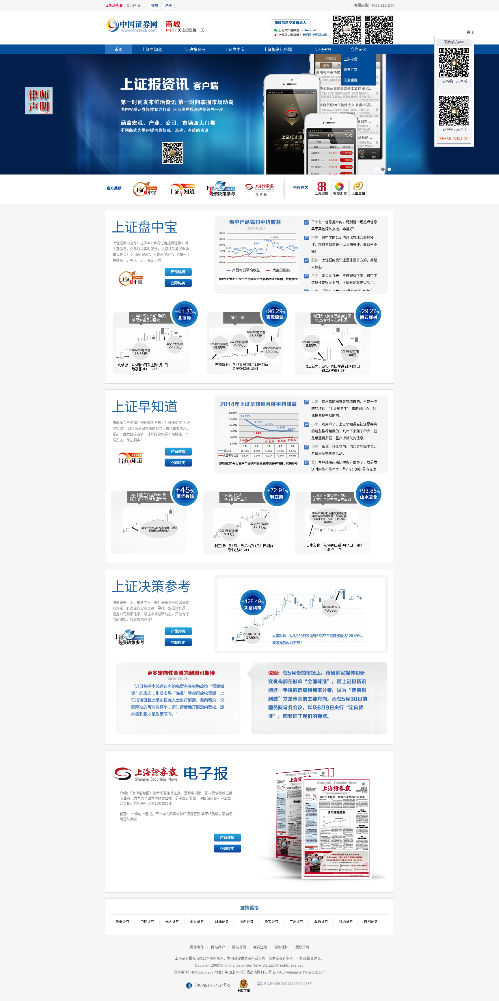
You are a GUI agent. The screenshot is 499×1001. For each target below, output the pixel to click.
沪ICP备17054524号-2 (212, 985)
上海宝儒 (351, 59)
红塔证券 (346, 922)
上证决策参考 (193, 49)
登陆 (154, 6)
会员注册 (260, 947)
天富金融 (351, 80)
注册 (168, 6)
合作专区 (358, 49)
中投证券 (147, 922)
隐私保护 (281, 947)
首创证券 (371, 922)
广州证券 (296, 922)
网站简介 (218, 947)
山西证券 (247, 922)
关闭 (470, 32)
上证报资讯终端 (278, 49)
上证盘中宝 (234, 49)
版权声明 (302, 947)
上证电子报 (321, 49)
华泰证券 (122, 922)
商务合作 (197, 947)
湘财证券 (197, 922)
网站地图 (239, 947)
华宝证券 (271, 922)
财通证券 (222, 922)
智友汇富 (351, 70)
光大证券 (172, 922)
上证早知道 (152, 49)
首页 (119, 49)
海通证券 (321, 922)
